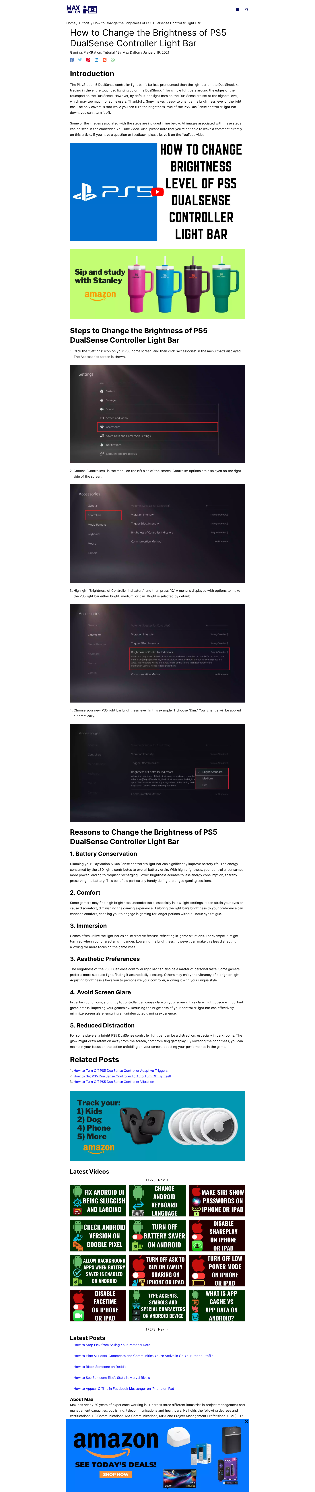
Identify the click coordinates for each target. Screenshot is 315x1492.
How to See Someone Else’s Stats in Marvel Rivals (112, 1378)
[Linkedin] (96, 59)
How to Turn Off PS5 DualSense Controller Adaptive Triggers (121, 1070)
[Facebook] (72, 59)
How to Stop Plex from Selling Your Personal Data (112, 1345)
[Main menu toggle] (237, 9)
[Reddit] (104, 59)
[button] (247, 10)
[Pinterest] (88, 59)
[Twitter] (80, 59)
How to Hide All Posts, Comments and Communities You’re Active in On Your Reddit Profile (143, 1356)
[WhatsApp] (113, 59)
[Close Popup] (246, 1421)
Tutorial (109, 52)
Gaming (76, 52)
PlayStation (92, 52)
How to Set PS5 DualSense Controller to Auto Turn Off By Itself (122, 1076)
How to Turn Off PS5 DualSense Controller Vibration (114, 1082)
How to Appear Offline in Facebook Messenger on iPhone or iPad (124, 1388)
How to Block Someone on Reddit (100, 1367)
